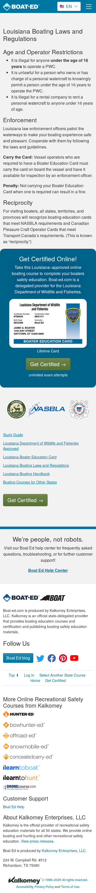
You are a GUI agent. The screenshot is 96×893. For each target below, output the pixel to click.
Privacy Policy (44, 886)
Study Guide (13, 434)
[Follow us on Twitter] (40, 660)
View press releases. (38, 841)
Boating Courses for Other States (30, 482)
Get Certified (48, 364)
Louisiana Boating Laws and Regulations (36, 465)
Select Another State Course (62, 675)
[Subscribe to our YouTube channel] (74, 660)
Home (35, 680)
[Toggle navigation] (89, 6)
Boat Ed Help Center (48, 570)
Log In (29, 675)
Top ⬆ (14, 675)
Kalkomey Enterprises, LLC (64, 850)
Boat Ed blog (18, 658)
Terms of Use (70, 886)
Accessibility (24, 886)
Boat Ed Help (13, 806)
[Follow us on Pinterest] (63, 660)
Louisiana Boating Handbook (26, 473)
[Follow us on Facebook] (52, 660)
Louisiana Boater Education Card (30, 456)
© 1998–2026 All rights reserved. (65, 879)
